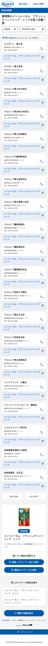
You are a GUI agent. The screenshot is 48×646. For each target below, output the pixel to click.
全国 (13, 620)
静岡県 (7, 29)
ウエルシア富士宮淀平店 (15, 179)
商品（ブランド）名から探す (25, 562)
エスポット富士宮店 (13, 66)
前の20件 (14, 496)
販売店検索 (6, 620)
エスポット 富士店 (13, 44)
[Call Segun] (41, 48)
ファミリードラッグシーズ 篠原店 (20, 405)
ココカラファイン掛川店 (15, 427)
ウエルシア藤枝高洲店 (14, 224)
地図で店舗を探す (25, 613)
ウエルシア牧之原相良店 (15, 360)
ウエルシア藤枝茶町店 (14, 247)
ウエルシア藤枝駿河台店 (15, 269)
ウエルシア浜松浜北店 (14, 337)
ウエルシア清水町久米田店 (16, 111)
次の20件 (34, 496)
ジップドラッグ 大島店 (15, 382)
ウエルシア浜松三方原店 (15, 292)
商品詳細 (24, 531)
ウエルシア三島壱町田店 (15, 157)
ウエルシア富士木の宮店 (15, 89)
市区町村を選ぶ (29, 29)
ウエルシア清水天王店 (14, 315)
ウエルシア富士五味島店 (15, 134)
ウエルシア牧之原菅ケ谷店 (16, 202)
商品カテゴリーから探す (25, 570)
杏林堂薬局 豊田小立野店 (15, 450)
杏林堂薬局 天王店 (13, 473)
